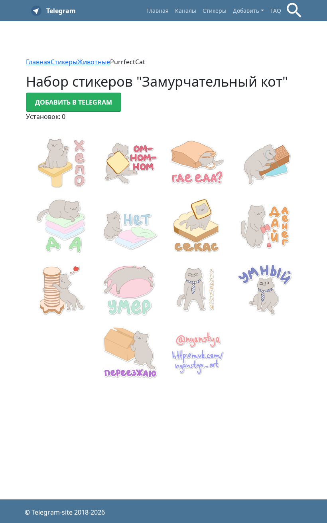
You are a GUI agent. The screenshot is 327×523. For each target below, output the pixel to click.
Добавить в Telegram (73, 102)
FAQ (275, 10)
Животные (93, 61)
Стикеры (215, 10)
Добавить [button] (246, 10)
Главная (157, 10)
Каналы (185, 10)
